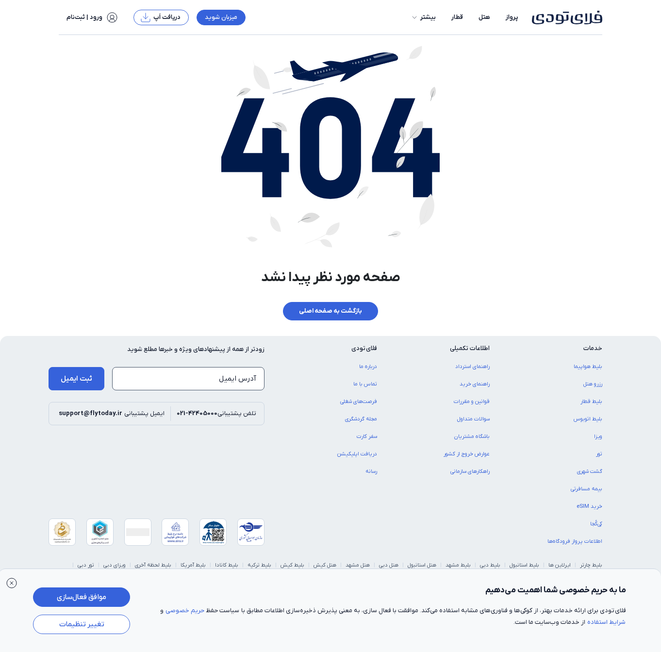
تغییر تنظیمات (81, 624)
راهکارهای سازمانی (470, 471)
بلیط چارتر (591, 565)
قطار (457, 17)
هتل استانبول (422, 565)
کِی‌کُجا (596, 524)
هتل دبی (388, 565)
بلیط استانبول (524, 565)
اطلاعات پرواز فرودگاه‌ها (574, 541)
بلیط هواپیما (588, 366)
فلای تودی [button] (364, 348)
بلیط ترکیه (259, 565)
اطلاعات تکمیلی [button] (470, 348)
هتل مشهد (358, 565)
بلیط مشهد (458, 565)
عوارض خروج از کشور (467, 454)
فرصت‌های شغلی (358, 401)
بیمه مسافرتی (586, 489)
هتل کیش (325, 565)
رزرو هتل (592, 384)
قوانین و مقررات (472, 401)
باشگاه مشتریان (472, 436)
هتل (484, 17)
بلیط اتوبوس (588, 419)
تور (599, 454)
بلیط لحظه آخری (153, 565)
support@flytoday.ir (90, 413)
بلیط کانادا (226, 565)
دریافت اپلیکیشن (357, 454)
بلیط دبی (490, 565)
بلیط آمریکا (193, 565)
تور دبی (86, 565)
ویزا (598, 436)
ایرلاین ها (559, 565)
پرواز (512, 17)
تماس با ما (365, 384)
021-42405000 (197, 413)
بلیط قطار (591, 401)
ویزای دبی (114, 565)
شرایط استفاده (606, 622)
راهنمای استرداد (472, 366)
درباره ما (368, 366)
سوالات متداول (473, 419)
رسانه (371, 471)
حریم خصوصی (184, 610)
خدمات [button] (592, 348)
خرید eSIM (589, 506)
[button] (423, 17)
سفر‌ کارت (367, 436)
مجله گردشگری (361, 419)
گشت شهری (589, 471)
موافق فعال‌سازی (81, 597)
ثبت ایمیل (76, 379)
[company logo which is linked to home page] (564, 17)
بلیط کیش (292, 565)
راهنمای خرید (475, 384)
